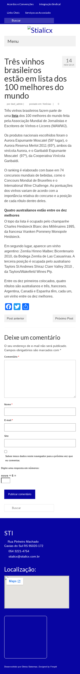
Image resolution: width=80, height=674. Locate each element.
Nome (8, 404)
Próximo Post (64, 318)
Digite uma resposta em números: (20, 468)
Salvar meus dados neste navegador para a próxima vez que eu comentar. (39, 458)
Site (6, 436)
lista (15, 116)
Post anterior (15, 318)
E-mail (8, 420)
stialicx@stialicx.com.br (24, 556)
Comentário (11, 356)
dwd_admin (17, 104)
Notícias (47, 104)
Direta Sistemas (29, 666)
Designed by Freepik (48, 667)
